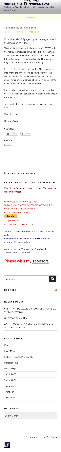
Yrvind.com (9, 397)
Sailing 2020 (10, 374)
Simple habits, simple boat (27, 3)
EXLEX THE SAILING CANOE (18, 357)
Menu (32, 17)
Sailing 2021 (10, 380)
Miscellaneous (25, 173)
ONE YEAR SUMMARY (15, 318)
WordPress (51, 437)
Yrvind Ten (9, 392)
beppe (32, 28)
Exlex (11, 173)
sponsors (40, 261)
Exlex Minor (10, 351)
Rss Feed (10, 290)
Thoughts (9, 386)
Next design (10, 368)
